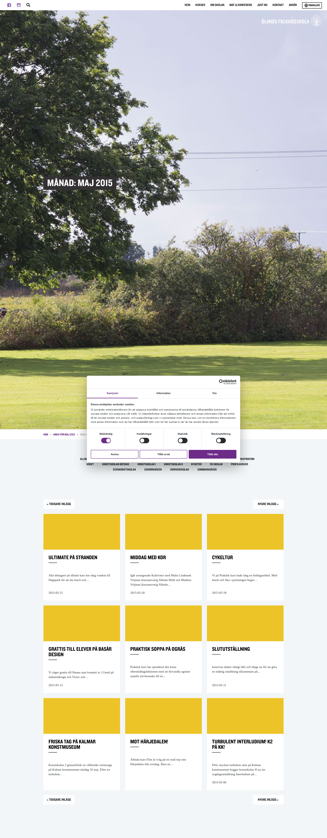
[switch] (144, 440)
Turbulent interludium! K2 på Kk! (242, 744)
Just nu (262, 5)
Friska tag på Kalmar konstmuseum (72, 744)
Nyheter (196, 464)
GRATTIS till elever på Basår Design (80, 651)
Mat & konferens (240, 5)
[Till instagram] (19, 5)
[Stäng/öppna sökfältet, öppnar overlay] (28, 5)
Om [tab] (214, 393)
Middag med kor (148, 557)
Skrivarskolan (179, 469)
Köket (90, 464)
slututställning (231, 649)
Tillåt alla (212, 454)
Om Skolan (217, 5)
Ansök (293, 5)
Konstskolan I (147, 464)
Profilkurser (239, 464)
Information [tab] (163, 393)
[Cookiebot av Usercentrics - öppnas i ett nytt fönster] (221, 382)
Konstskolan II (173, 464)
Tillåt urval (163, 454)
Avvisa (115, 454)
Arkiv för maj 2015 (64, 434)
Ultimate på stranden (73, 557)
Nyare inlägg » (268, 504)
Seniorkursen (153, 469)
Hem (187, 5)
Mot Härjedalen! (149, 741)
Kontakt (278, 5)
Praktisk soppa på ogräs (157, 649)
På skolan (216, 464)
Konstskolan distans (115, 464)
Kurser (200, 5)
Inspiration (247, 459)
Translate (314, 5)
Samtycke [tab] (112, 393)
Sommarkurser (207, 469)
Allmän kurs (88, 459)
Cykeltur (222, 557)
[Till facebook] (9, 5)
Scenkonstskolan (124, 469)
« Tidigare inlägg (59, 504)
